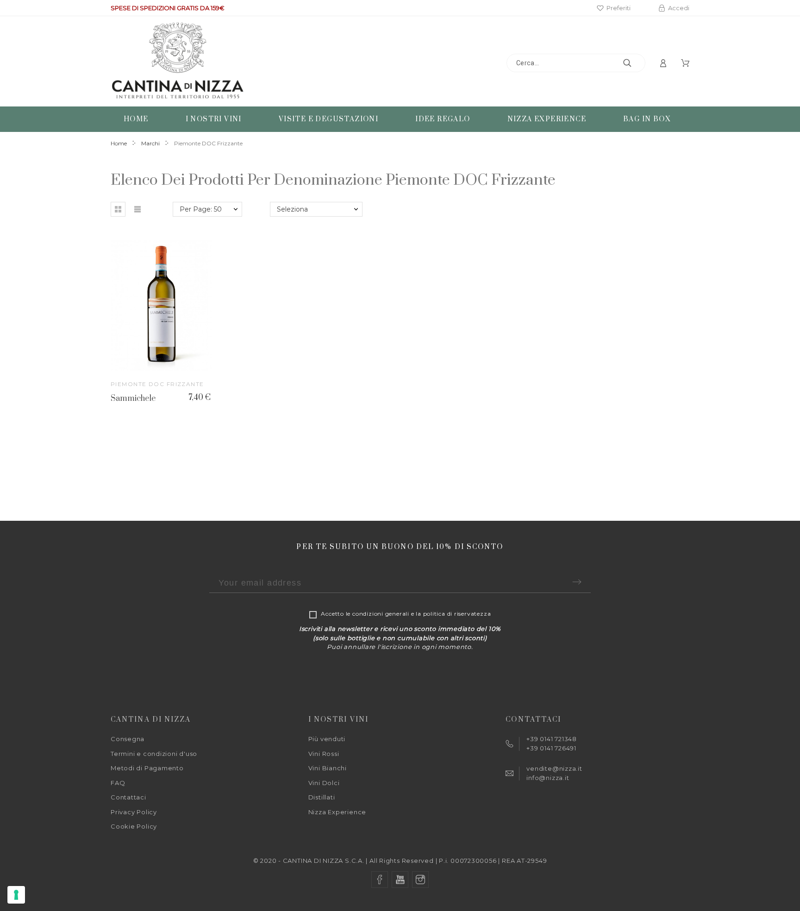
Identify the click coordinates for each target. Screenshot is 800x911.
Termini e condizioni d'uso (154, 753)
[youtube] (400, 879)
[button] (118, 209)
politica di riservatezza (457, 613)
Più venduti (327, 739)
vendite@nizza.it (554, 768)
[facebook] (379, 879)
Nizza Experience (337, 812)
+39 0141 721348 (551, 739)
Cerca (633, 63)
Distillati (321, 797)
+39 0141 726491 (551, 748)
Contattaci (128, 797)
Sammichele (133, 398)
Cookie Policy (134, 826)
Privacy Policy (134, 812)
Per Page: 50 (201, 209)
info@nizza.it (547, 777)
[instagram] (420, 879)
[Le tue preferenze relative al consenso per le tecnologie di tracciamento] (16, 895)
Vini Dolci (324, 782)
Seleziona (292, 209)
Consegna (127, 739)
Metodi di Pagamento (147, 768)
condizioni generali (380, 613)
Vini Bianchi (327, 768)
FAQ (118, 782)
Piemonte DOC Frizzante (157, 384)
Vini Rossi (323, 753)
